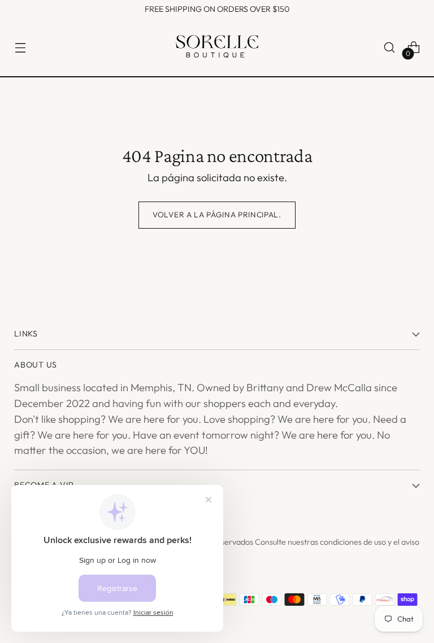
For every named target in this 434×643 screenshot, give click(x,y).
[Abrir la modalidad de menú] (20, 47)
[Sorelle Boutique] (217, 48)
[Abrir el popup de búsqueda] (389, 47)
